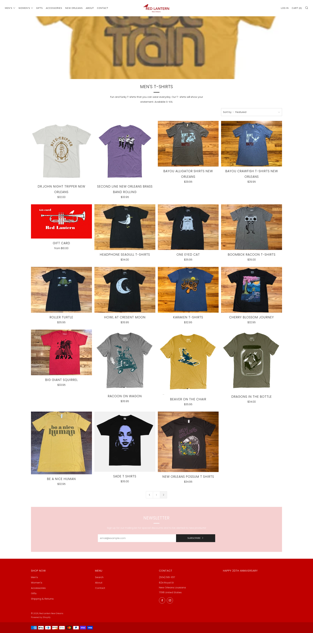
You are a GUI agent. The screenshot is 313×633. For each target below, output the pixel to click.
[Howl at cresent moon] (124, 290)
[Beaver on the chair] (188, 362)
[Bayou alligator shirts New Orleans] (188, 144)
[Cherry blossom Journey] (251, 290)
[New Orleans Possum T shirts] (188, 442)
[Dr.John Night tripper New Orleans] (61, 151)
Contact (102, 8)
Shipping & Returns (42, 598)
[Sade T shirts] (124, 442)
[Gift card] (61, 221)
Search (99, 577)
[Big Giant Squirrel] (61, 352)
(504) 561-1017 (167, 577)
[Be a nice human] (61, 443)
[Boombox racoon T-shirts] (251, 227)
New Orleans (74, 8)
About (90, 8)
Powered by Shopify (41, 617)
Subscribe (194, 538)
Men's (8, 8)
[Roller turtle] (61, 290)
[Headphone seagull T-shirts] (124, 227)
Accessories (54, 8)
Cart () (297, 8)
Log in (285, 8)
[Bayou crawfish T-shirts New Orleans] (251, 144)
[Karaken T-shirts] (188, 290)
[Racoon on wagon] (124, 361)
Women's (24, 8)
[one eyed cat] (188, 227)
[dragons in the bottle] (251, 361)
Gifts (39, 8)
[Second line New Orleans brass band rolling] (124, 151)
